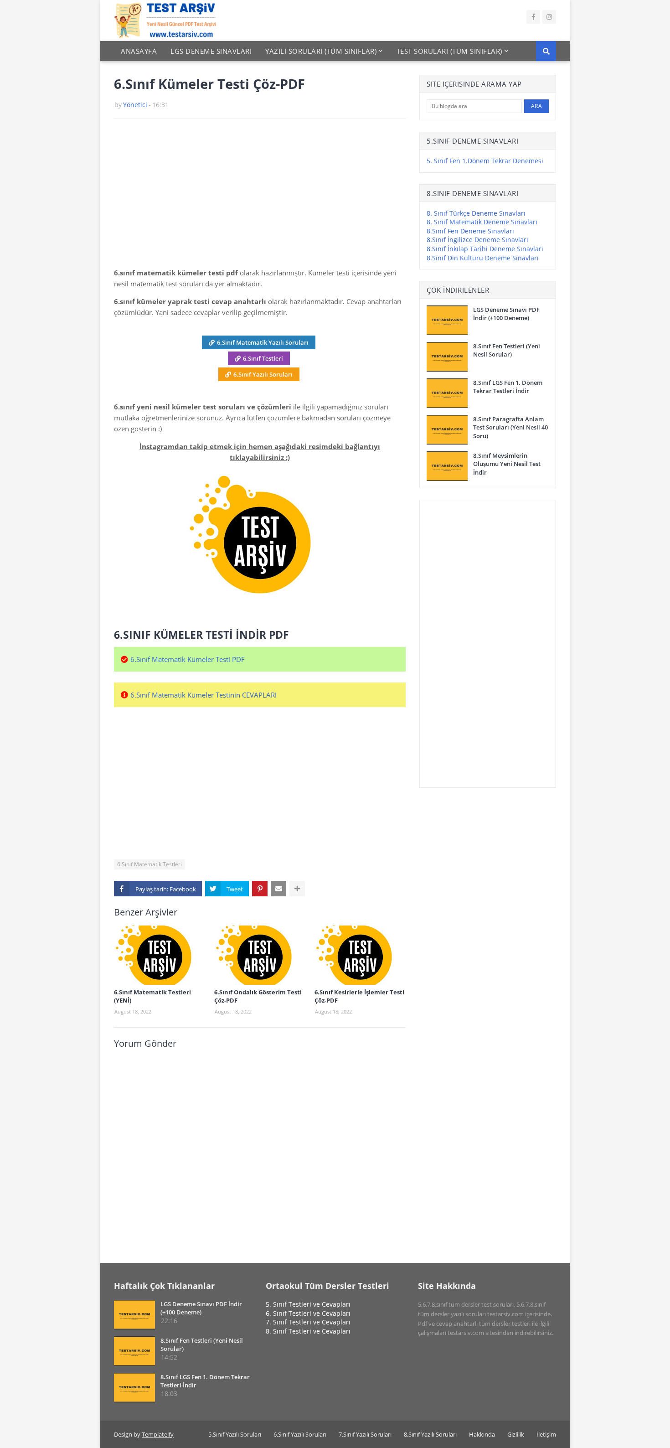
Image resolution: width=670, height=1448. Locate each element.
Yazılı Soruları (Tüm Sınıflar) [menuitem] (320, 51)
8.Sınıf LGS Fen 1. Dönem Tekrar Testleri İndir (507, 386)
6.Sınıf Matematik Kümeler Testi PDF (187, 659)
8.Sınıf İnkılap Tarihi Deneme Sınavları (485, 248)
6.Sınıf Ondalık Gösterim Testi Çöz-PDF (258, 996)
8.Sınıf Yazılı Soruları (430, 1434)
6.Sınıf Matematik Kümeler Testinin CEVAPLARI (203, 694)
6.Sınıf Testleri (263, 358)
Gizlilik (515, 1434)
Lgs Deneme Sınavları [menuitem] (211, 51)
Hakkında (482, 1434)
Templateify (158, 1434)
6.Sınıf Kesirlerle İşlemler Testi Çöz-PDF (359, 996)
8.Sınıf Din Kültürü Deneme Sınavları (483, 257)
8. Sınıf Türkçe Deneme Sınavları (476, 213)
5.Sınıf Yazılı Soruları (234, 1434)
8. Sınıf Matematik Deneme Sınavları (482, 221)
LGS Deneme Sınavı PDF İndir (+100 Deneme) (506, 313)
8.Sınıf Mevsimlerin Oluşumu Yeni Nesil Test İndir (507, 463)
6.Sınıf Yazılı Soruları (263, 374)
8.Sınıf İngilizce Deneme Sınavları (477, 239)
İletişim (546, 1434)
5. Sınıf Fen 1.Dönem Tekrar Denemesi (485, 160)
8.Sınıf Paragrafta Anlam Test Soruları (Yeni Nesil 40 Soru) (510, 427)
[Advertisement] (260, 196)
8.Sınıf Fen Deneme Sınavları (470, 231)
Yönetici (135, 104)
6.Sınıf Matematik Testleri (149, 864)
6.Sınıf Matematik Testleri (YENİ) (152, 996)
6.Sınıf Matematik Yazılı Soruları (263, 342)
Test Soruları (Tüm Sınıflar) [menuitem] (449, 51)
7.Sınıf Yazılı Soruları (365, 1434)
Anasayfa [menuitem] (139, 51)
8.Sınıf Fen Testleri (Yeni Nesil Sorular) (506, 350)
